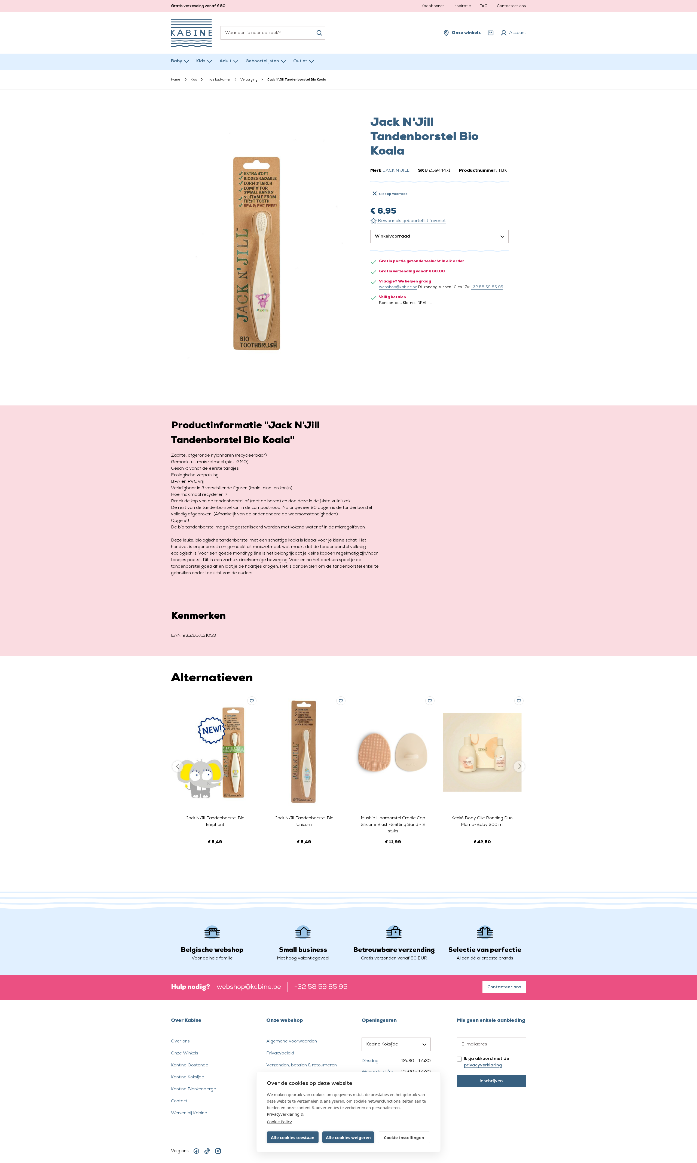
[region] (258, 245)
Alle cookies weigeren (348, 1137)
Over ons (180, 1041)
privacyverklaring (483, 1065)
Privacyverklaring (283, 1114)
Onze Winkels (184, 1053)
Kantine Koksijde (187, 1077)
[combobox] (273, 33)
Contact (179, 1101)
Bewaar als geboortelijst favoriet (411, 221)
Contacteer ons (511, 6)
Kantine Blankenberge (193, 1089)
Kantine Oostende (189, 1065)
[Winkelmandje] (490, 33)
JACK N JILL (396, 170)
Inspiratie (462, 6)
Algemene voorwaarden (291, 1041)
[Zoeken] (319, 32)
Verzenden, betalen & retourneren (301, 1065)
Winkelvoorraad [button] (392, 236)
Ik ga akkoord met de (486, 1062)
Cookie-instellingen (404, 1137)
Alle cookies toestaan (292, 1137)
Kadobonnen (433, 6)
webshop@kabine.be (398, 287)
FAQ (484, 6)
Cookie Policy (279, 1121)
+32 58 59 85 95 (487, 287)
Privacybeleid (280, 1053)
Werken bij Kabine (189, 1113)
